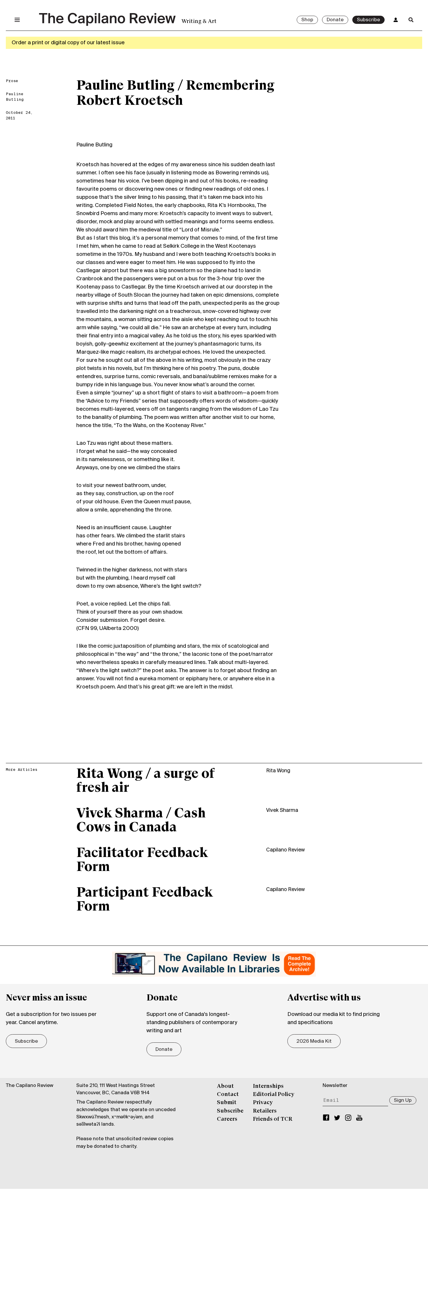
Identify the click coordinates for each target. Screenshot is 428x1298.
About (225, 1086)
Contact (228, 1094)
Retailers (265, 1111)
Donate (335, 20)
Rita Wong (278, 771)
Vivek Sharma (282, 810)
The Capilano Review (29, 1085)
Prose (12, 81)
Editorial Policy (273, 1094)
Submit (226, 1103)
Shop (307, 20)
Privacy (263, 1103)
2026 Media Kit (314, 1041)
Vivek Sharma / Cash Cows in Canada (141, 821)
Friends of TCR (272, 1119)
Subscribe (368, 20)
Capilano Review (285, 850)
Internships (268, 1086)
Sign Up (403, 1100)
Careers (227, 1119)
